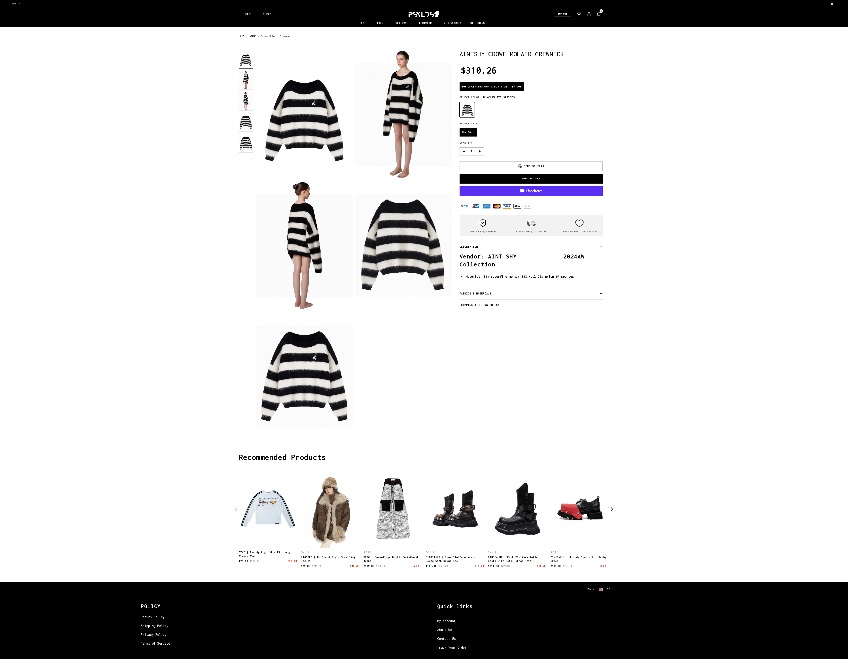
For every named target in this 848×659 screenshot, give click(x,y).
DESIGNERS (477, 23)
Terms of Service (155, 643)
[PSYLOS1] (424, 14)
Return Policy (153, 617)
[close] (832, 4)
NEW (362, 23)
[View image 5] (246, 143)
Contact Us (446, 638)
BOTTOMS (401, 23)
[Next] (612, 509)
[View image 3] (246, 101)
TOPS (380, 23)
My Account (446, 621)
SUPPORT (562, 13)
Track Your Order (452, 647)
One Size (468, 132)
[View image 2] (246, 80)
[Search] (579, 14)
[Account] (589, 14)
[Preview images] (268, 540)
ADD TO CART (531, 178)
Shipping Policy (154, 626)
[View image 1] (246, 59)
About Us (444, 630)
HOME (241, 36)
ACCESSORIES (453, 23)
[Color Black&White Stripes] (467, 109)
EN (14, 3)
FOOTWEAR (425, 23)
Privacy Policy (154, 634)
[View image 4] (246, 122)
